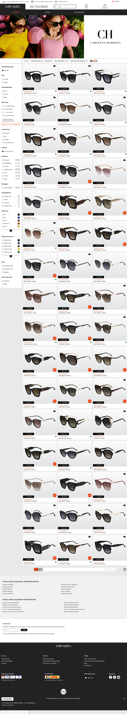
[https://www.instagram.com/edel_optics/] (114, 677)
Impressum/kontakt (7, 705)
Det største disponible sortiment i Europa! (17, 1)
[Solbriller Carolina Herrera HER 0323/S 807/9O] (75, 484)
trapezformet (8, 206)
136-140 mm (9, 112)
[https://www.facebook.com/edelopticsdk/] (110, 677)
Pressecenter (5, 659)
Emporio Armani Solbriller (69, 584)
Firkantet (6, 160)
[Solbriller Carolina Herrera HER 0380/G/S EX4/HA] (40, 327)
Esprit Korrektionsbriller (71, 611)
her (53, 633)
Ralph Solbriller (65, 591)
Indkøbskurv (105, 8)
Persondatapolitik (29, 703)
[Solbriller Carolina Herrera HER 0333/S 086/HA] (75, 547)
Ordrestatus (87, 665)
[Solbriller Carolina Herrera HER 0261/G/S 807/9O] (40, 202)
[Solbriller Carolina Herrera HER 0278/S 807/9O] (75, 264)
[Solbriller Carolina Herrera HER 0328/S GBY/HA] (110, 233)
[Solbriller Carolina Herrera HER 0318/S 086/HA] (75, 139)
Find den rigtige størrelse (11, 124)
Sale (5, 136)
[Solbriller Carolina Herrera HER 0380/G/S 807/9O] (75, 170)
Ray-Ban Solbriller (8, 584)
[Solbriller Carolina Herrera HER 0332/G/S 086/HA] (110, 390)
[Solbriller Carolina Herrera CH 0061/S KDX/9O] (40, 107)
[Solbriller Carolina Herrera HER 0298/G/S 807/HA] (110, 453)
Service (45, 656)
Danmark (116, 1)
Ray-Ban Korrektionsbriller (11, 602)
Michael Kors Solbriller (68, 587)
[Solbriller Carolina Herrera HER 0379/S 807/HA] (75, 390)
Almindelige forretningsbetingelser (12, 703)
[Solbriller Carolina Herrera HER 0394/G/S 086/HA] (110, 358)
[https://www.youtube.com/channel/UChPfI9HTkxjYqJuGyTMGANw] (118, 677)
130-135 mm (9, 109)
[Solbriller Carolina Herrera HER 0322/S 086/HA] (75, 202)
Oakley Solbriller (8, 587)
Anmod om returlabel (49, 663)
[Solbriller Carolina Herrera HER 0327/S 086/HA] (40, 390)
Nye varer (6, 133)
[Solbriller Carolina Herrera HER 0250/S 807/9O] (75, 453)
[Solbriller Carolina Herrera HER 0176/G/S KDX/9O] (75, 515)
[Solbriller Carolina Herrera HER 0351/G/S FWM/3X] (40, 484)
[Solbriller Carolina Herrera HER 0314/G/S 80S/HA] (75, 421)
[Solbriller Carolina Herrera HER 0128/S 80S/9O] (110, 547)
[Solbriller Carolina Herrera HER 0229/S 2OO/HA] (110, 484)
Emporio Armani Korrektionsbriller (13, 611)
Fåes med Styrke (8, 266)
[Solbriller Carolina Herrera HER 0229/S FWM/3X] (110, 170)
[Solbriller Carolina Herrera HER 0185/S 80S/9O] (40, 515)
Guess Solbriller (66, 589)
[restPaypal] (12, 677)
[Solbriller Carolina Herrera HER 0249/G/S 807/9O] (40, 170)
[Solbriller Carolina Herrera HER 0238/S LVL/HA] (40, 233)
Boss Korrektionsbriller (71, 607)
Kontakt (3, 663)
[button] (12, 6)
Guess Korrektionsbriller (71, 605)
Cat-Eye (6, 166)
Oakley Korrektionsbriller (10, 605)
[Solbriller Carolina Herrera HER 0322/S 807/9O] (40, 547)
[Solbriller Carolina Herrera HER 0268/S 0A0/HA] (110, 296)
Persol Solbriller (7, 589)
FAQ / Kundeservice (90, 659)
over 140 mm (9, 115)
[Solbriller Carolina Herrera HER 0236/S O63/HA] (110, 139)
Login (86, 8)
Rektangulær (7, 163)
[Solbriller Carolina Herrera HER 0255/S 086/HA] (75, 233)
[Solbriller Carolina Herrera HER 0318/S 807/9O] (110, 107)
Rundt (5, 199)
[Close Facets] (11, 61)
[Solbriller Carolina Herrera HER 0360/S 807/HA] (75, 327)
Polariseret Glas (8, 269)
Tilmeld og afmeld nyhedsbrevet (94, 661)
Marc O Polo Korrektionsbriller (12, 609)
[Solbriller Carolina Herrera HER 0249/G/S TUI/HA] (40, 296)
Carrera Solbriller (8, 591)
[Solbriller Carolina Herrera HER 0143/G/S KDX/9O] (40, 76)
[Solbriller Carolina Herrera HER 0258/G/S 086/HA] (40, 139)
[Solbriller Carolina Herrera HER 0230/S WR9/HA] (75, 107)
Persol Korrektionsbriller (71, 602)
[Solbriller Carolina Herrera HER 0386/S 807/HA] (75, 358)
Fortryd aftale (7, 699)
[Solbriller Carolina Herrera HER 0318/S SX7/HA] (110, 327)
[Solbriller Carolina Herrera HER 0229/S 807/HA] (40, 421)
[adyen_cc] (2, 677)
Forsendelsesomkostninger (51, 661)
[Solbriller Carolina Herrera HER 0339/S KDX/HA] (110, 202)
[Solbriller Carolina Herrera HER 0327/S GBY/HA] (40, 453)
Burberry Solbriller (66, 593)
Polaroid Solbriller (8, 593)
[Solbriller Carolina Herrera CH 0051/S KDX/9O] (110, 421)
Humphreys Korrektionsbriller (12, 607)
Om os (3, 656)
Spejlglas (6, 272)
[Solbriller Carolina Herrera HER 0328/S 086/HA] (75, 296)
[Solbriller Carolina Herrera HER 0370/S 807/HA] (40, 358)
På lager (6, 139)
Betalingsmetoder (48, 659)
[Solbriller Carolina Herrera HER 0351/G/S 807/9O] (40, 264)
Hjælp (86, 656)
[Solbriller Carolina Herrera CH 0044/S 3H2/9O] (75, 76)
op (124, 698)
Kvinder (6, 79)
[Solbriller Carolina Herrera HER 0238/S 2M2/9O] (110, 264)
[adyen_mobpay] (19, 677)
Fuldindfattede (8, 187)
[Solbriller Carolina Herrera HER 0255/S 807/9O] (110, 76)
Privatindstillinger (7, 661)
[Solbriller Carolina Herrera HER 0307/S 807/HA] (110, 515)
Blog (85, 663)
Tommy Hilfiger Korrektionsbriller (74, 609)
